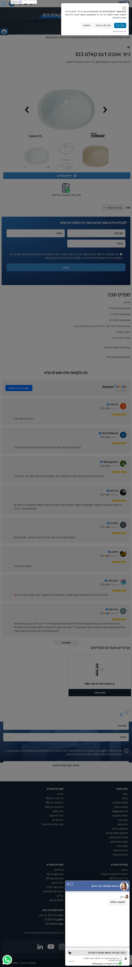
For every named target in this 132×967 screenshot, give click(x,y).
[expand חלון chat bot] (71, 884)
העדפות (86, 25)
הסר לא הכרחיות (103, 25)
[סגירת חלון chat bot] (68, 884)
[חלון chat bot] (97, 923)
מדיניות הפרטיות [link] (119, 31)
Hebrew (15, 2)
